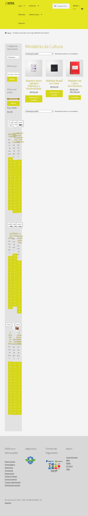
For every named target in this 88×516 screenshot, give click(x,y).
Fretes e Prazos (11, 476)
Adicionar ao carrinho (33, 98)
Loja (20, 6)
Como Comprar (11, 479)
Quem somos (10, 462)
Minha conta (34, 14)
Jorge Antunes (72, 457)
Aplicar (12, 79)
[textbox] (13, 57)
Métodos (21, 14)
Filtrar (13, 103)
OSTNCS (69, 466)
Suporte (21, 23)
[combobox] (13, 57)
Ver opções (75, 97)
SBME (68, 463)
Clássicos (32, 6)
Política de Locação (12, 485)
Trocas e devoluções (13, 482)
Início (9, 33)
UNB (68, 469)
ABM (68, 460)
